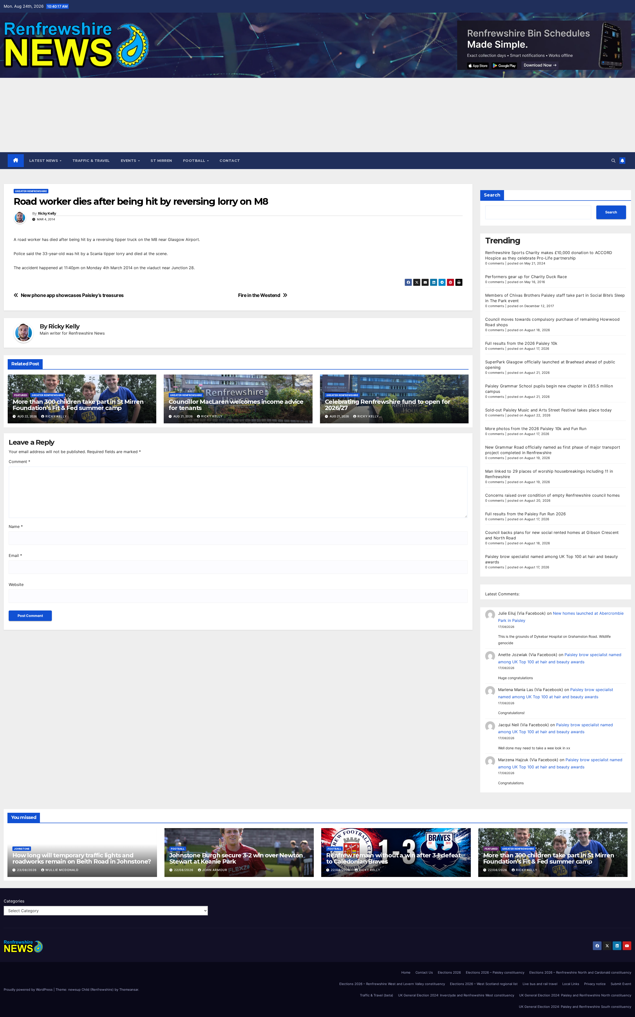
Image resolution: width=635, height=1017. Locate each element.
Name (16, 526)
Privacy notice (595, 984)
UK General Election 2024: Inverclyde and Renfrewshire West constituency (456, 995)
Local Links (570, 984)
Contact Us (424, 972)
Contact (230, 160)
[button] (613, 160)
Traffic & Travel (91, 160)
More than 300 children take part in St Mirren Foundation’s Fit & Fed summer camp (78, 404)
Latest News (44, 160)
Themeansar (128, 989)
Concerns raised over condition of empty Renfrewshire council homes (552, 495)
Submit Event (621, 984)
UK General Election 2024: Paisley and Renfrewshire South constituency (575, 1007)
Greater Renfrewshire (31, 191)
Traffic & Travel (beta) (376, 995)
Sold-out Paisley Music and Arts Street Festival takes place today (548, 409)
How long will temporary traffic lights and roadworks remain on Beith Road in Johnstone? (81, 858)
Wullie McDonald (62, 870)
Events (129, 160)
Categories (14, 901)
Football (195, 160)
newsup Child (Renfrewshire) (91, 989)
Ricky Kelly (47, 213)
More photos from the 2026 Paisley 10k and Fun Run (535, 428)
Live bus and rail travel (540, 984)
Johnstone (22, 848)
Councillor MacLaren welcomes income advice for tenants (236, 404)
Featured (20, 395)
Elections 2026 (449, 972)
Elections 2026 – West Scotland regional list (484, 984)
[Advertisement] (317, 115)
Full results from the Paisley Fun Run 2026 (525, 513)
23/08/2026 (27, 870)
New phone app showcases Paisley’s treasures (72, 295)
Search (492, 195)
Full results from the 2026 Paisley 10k (521, 343)
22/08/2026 (184, 870)
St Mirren (161, 160)
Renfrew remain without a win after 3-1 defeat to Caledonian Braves (393, 858)
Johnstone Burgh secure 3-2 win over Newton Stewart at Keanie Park (236, 858)
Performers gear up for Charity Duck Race (526, 276)
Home (406, 972)
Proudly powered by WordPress (29, 989)
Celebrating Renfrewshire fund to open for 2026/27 (387, 404)
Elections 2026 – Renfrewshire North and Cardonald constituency (580, 972)
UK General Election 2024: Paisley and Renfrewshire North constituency (575, 995)
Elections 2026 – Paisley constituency (495, 972)
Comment (19, 461)
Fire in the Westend (259, 295)
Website (16, 584)
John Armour (214, 870)
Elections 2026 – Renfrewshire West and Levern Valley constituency (392, 984)
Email (15, 555)
